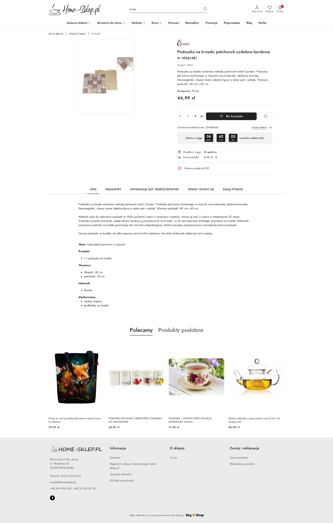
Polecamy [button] (141, 330)
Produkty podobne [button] (180, 330)
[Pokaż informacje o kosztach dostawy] (216, 157)
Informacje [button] (118, 448)
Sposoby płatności (121, 474)
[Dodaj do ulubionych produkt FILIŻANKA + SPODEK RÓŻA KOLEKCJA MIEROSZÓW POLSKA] (220, 343)
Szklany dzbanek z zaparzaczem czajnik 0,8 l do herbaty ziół (254, 420)
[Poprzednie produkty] (56, 370)
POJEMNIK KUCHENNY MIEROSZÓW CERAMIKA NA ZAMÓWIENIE (135, 420)
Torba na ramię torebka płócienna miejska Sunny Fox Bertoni (75, 420)
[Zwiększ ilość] (195, 116)
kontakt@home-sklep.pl (63, 482)
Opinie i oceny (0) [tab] (201, 189)
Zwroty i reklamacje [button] (244, 448)
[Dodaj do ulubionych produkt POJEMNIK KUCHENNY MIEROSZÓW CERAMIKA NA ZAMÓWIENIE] (160, 343)
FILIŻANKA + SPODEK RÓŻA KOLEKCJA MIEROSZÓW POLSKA (190, 420)
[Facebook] (52, 497)
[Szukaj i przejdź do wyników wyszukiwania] (205, 9)
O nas (173, 458)
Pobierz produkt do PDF (196, 168)
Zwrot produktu (239, 458)
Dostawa (115, 458)
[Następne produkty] (277, 370)
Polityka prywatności (122, 480)
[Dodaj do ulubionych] (265, 116)
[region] (224, 138)
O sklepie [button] (177, 448)
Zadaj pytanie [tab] (233, 189)
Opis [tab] (93, 189)
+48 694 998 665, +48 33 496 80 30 (73, 488)
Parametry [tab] (113, 189)
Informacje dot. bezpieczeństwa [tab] (154, 189)
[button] (106, 77)
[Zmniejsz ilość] (180, 116)
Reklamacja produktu (242, 464)
